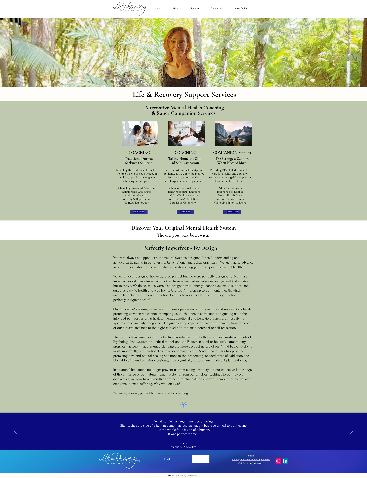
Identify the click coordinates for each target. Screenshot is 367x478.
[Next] (351, 431)
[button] (195, 8)
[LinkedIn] (285, 461)
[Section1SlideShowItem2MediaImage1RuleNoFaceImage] (183, 443)
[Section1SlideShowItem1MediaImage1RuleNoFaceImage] (180, 443)
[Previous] (15, 431)
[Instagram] (278, 461)
